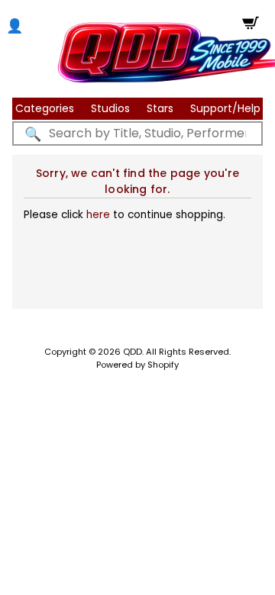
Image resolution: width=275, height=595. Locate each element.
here (98, 214)
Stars (160, 108)
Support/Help (225, 108)
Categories (44, 108)
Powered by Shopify (137, 365)
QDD (132, 352)
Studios (110, 108)
